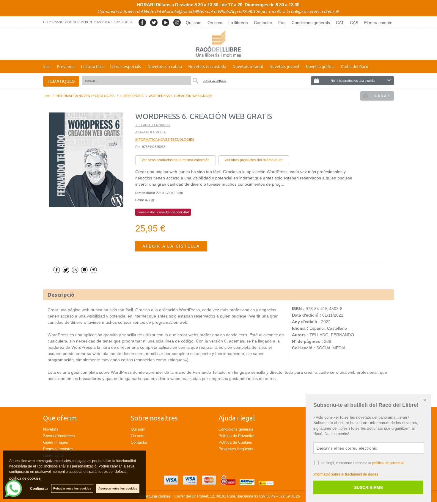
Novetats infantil (248, 66)
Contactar (263, 22)
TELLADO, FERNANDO (152, 125)
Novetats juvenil (284, 66)
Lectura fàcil (92, 66)
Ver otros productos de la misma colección (176, 160)
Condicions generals (311, 22)
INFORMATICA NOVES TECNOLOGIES (164, 139)
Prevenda (66, 66)
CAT (340, 22)
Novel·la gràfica (320, 66)
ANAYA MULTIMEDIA (150, 132)
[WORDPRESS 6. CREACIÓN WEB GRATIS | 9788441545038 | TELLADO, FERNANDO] (86, 159)
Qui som (194, 22)
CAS (354, 22)
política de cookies (25, 478)
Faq (282, 22)
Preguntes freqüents (235, 449)
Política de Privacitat (236, 436)
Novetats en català (165, 66)
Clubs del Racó (354, 66)
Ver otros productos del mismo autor (254, 160)
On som (215, 22)
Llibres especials (125, 66)
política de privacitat (388, 463)
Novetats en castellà (207, 66)
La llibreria (238, 22)
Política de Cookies (235, 442)
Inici (47, 66)
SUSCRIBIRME (368, 487)
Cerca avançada (214, 80)
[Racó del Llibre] (218, 43)
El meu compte (378, 22)
